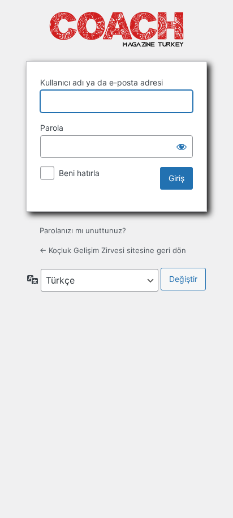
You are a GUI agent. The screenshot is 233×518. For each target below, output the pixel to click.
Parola (51, 127)
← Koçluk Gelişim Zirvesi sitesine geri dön (113, 250)
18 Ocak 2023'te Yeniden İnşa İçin (116, 29)
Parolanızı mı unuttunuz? (83, 230)
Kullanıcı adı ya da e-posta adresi (101, 82)
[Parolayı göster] (181, 146)
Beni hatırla (79, 173)
